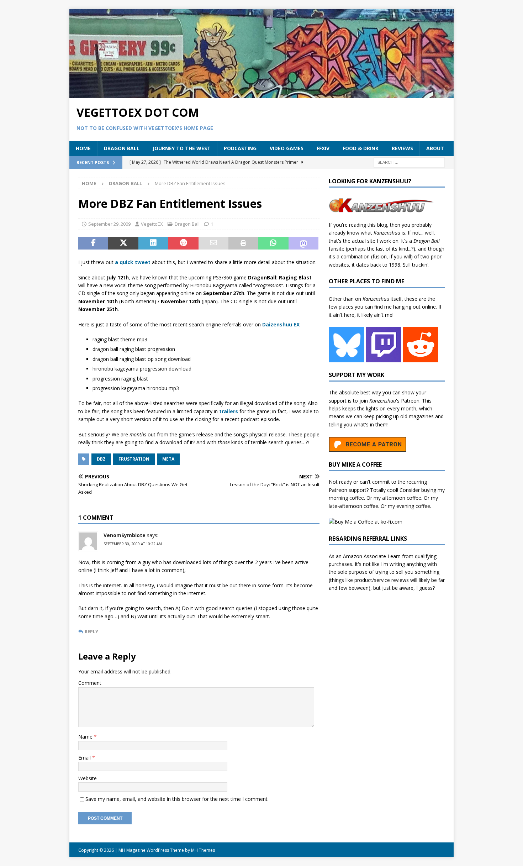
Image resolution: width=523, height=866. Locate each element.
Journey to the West (182, 148)
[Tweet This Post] (123, 243)
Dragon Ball (121, 148)
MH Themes (203, 850)
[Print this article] (243, 243)
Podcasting (240, 148)
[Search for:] (409, 161)
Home (83, 148)
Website (87, 778)
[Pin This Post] (183, 243)
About (435, 148)
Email (85, 757)
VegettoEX (152, 224)
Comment (89, 682)
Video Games (286, 148)
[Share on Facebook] (93, 243)
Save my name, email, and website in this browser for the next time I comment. (177, 799)
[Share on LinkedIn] (153, 243)
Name (86, 736)
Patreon (410, 400)
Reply (91, 631)
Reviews (402, 148)
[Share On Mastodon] (303, 243)
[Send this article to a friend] (213, 243)
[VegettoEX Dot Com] (261, 93)
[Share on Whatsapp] (273, 243)
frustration (133, 459)
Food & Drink (361, 148)
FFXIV (323, 148)
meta (168, 459)
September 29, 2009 (109, 224)
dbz (101, 459)
